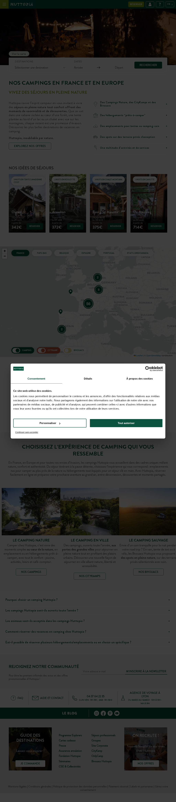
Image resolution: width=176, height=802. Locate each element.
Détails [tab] (88, 378)
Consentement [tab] (36, 378)
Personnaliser (48, 423)
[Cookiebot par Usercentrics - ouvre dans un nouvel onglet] (148, 368)
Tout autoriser (126, 423)
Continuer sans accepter (26, 432)
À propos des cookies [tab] (139, 378)
